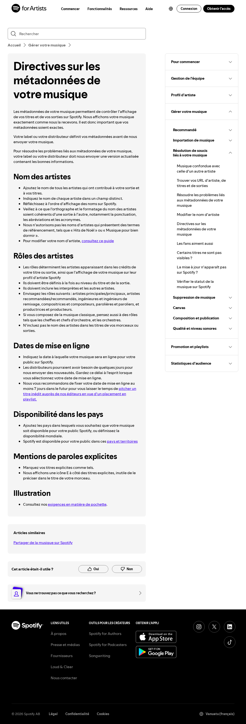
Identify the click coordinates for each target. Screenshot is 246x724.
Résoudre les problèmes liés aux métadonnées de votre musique (201, 200)
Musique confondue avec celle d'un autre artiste (198, 168)
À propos (58, 633)
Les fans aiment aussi (195, 243)
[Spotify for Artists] (29, 9)
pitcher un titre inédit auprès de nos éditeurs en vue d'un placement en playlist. (79, 394)
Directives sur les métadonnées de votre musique (196, 229)
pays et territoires (122, 441)
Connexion (189, 8)
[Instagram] (199, 627)
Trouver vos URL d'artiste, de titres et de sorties (201, 183)
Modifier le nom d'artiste (198, 214)
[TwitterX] (214, 627)
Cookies (103, 713)
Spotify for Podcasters (108, 644)
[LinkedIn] (229, 627)
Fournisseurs (62, 655)
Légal (53, 713)
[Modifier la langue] (171, 9)
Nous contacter (64, 677)
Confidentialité (77, 713)
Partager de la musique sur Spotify (43, 542)
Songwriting (99, 655)
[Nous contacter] (138, 593)
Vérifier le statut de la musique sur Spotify (195, 284)
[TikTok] (229, 642)
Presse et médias (65, 644)
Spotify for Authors (105, 633)
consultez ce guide (98, 240)
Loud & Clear (62, 666)
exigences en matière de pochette (77, 504)
